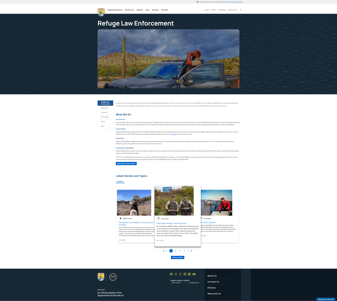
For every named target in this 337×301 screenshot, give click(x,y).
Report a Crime (232, 10)
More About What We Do (126, 163)
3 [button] (175, 251)
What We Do (104, 108)
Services (155, 10)
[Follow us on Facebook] (172, 274)
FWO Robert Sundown (207, 222)
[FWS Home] (101, 12)
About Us (212, 275)
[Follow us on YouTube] (194, 274)
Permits (213, 10)
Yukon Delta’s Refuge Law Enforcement (171, 223)
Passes (207, 10)
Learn (147, 10)
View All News (178, 257)
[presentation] (163, 250)
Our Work (164, 10)
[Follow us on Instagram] (176, 274)
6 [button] (188, 251)
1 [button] (166, 251)
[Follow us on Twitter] (181, 274)
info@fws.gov (194, 283)
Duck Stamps (222, 10)
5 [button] (184, 251)
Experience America (115, 10)
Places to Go (129, 10)
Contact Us (104, 112)
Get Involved (105, 117)
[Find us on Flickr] (190, 274)
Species (140, 10)
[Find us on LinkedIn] (185, 274)
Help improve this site (325, 299)
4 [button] (179, 251)
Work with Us (214, 293)
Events (103, 121)
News (102, 126)
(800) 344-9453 (176, 283)
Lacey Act (174, 134)
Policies (211, 287)
